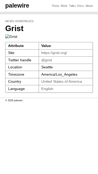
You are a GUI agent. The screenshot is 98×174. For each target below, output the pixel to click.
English (47, 89)
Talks (72, 5)
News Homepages (19, 21)
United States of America (61, 81)
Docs (80, 5)
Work (64, 5)
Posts (55, 5)
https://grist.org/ (54, 53)
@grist (46, 60)
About (89, 5)
